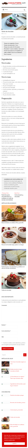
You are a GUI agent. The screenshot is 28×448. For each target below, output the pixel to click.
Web (3, 336)
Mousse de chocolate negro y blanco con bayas (13, 244)
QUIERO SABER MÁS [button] (9, 440)
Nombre (4, 325)
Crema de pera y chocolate (16, 410)
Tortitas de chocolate (6, 290)
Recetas (4, 33)
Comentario (4, 305)
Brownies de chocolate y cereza (17, 402)
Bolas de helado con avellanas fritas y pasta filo (12, 222)
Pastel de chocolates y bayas (17, 395)
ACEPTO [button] (14, 443)
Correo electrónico (6, 331)
